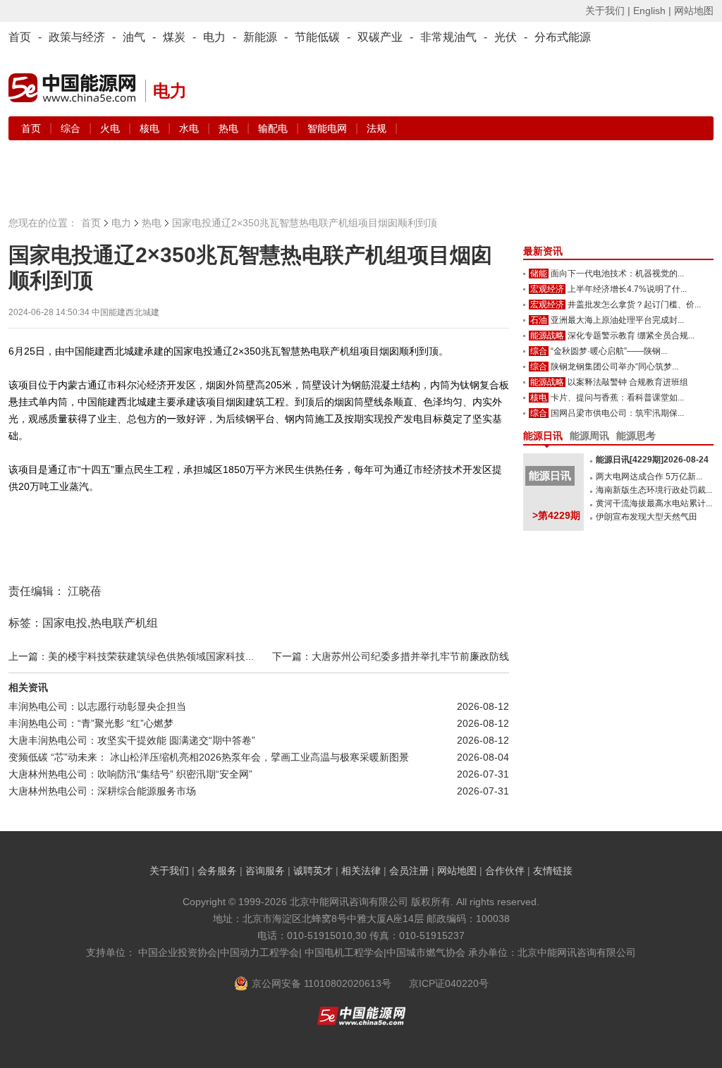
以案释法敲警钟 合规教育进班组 (628, 382)
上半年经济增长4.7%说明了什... (627, 289)
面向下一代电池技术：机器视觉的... (617, 273)
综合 (72, 128)
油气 (134, 37)
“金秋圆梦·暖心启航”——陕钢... (609, 351)
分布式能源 (562, 37)
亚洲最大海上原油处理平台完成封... (617, 320)
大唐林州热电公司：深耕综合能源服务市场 (102, 791)
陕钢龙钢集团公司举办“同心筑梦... (614, 367)
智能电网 (328, 128)
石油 (538, 320)
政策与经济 (77, 37)
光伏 (505, 37)
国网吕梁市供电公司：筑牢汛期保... (617, 413)
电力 (214, 37)
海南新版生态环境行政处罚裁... (654, 490)
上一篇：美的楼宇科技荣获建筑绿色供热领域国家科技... (131, 656)
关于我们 (169, 870)
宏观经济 (547, 289)
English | (652, 10)
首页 (19, 37)
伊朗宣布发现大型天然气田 (646, 517)
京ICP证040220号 (449, 983)
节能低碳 (317, 37)
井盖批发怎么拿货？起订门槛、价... (634, 304)
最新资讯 (543, 251)
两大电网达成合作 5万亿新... (649, 476)
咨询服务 (265, 870)
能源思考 (636, 435)
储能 (538, 273)
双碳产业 (380, 37)
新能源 (260, 37)
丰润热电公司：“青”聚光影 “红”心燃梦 (90, 723)
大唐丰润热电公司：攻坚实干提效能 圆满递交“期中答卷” (131, 740)
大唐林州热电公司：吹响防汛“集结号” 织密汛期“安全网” (130, 774)
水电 (190, 128)
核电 (151, 128)
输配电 (274, 128)
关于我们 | (607, 10)
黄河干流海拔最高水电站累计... (654, 503)
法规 (376, 128)
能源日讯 (543, 435)
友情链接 (553, 870)
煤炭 (174, 37)
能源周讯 (589, 435)
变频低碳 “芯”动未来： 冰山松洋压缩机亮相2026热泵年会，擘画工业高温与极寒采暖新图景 (208, 757)
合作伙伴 (505, 870)
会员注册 (409, 870)
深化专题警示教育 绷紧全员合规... (631, 335)
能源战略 (547, 335)
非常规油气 (448, 37)
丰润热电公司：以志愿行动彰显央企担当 (97, 706)
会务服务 (217, 870)
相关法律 (361, 870)
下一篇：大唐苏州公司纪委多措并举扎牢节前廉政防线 (390, 656)
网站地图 (694, 10)
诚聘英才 (313, 870)
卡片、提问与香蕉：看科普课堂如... (617, 398)
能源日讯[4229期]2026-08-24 (652, 460)
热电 (230, 128)
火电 (111, 128)
